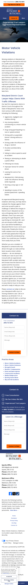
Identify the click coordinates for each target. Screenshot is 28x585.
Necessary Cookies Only (9, 580)
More (23, 18)
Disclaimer (14, 518)
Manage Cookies (18, 543)
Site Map (14, 523)
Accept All (9, 576)
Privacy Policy (14, 520)
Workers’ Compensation (12, 369)
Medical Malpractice (11, 375)
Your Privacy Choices (12, 541)
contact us (10, 289)
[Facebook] (10, 493)
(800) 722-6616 (12, 474)
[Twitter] (14, 493)
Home (4, 18)
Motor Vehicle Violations (13, 365)
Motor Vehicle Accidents (12, 363)
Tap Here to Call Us (14, 4)
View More (13, 510)
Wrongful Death (10, 367)
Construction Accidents (12, 373)
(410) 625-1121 (12, 485)
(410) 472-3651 (12, 472)
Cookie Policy (7, 543)
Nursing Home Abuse (11, 377)
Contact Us (14, 18)
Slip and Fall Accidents (12, 379)
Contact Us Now (14, 352)
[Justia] (17, 493)
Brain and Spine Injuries (12, 371)
